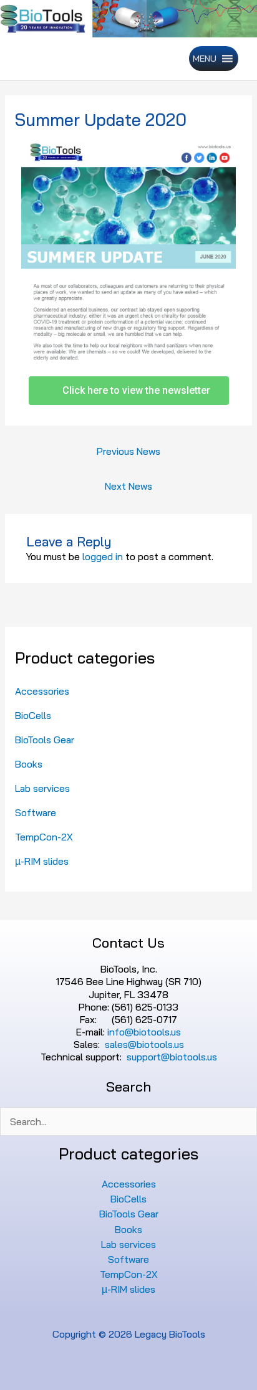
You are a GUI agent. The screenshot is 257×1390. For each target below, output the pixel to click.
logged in (102, 556)
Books (28, 764)
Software (35, 812)
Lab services (42, 788)
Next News (128, 486)
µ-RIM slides (42, 861)
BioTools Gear (44, 739)
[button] (204, 58)
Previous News (128, 451)
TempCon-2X (44, 837)
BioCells (33, 715)
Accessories (42, 691)
